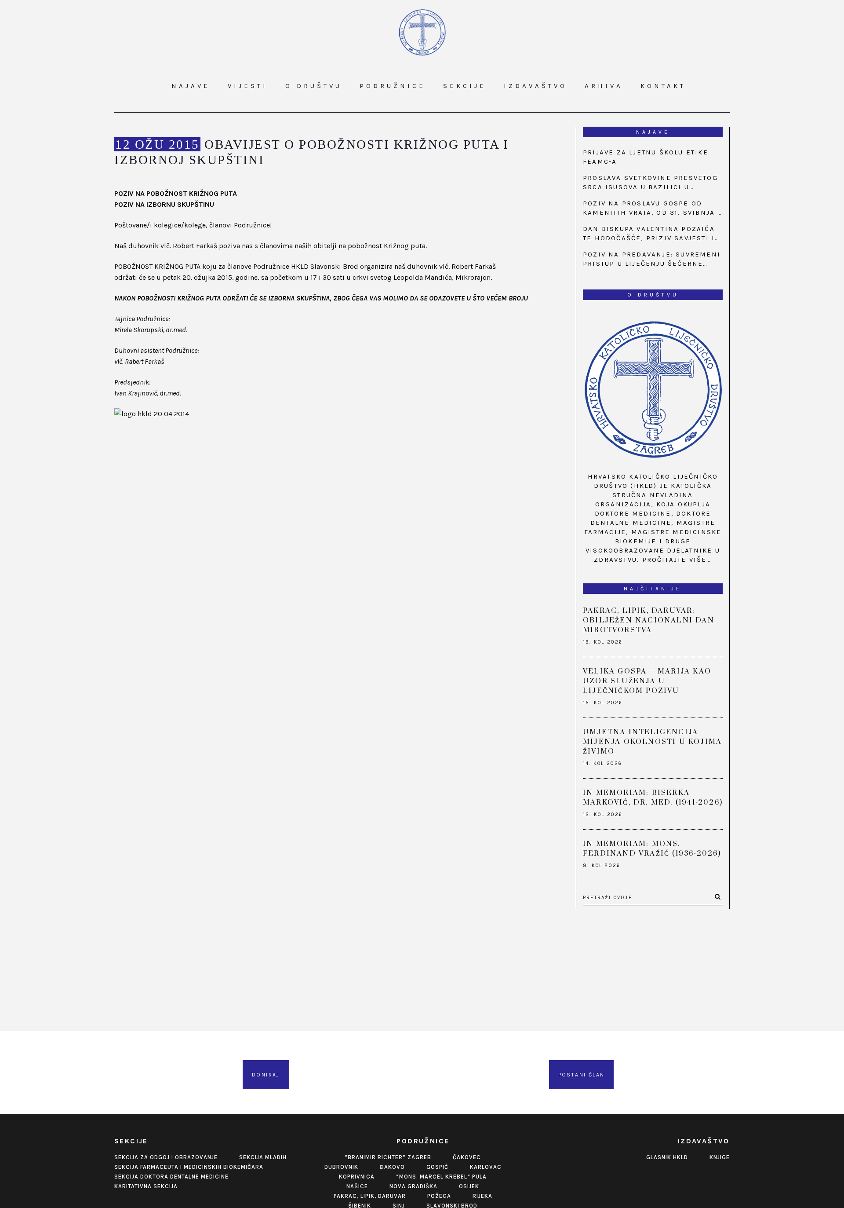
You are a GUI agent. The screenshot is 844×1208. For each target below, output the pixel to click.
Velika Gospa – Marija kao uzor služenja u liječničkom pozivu (647, 681)
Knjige (719, 1157)
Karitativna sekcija (146, 1186)
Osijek (469, 1186)
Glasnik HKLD (667, 1157)
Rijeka (482, 1196)
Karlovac (486, 1167)
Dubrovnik (341, 1167)
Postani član (581, 1075)
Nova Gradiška (413, 1186)
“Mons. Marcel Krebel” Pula (441, 1176)
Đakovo (392, 1167)
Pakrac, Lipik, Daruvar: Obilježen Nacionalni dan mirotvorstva (648, 620)
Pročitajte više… (677, 560)
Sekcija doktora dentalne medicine (171, 1176)
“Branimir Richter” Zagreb (388, 1157)
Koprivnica (357, 1176)
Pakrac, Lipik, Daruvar (370, 1196)
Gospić (437, 1167)
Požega (439, 1196)
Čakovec (467, 1157)
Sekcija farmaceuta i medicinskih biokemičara (188, 1167)
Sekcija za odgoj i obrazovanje (166, 1157)
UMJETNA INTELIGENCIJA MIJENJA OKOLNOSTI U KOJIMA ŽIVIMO (652, 742)
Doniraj (266, 1075)
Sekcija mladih (263, 1157)
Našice (357, 1186)
